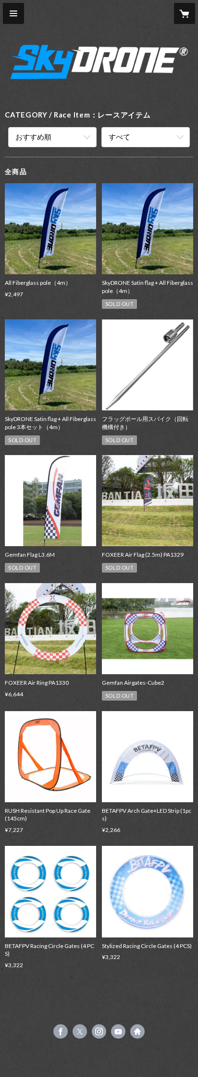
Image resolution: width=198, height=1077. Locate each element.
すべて (119, 136)
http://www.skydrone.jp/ (137, 1031)
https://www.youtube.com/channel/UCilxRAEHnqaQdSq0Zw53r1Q (118, 1031)
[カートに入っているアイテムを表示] (184, 13)
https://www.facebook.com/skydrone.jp (60, 1031)
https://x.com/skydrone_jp (80, 1031)
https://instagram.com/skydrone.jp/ (99, 1031)
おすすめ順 (33, 136)
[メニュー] (13, 13)
